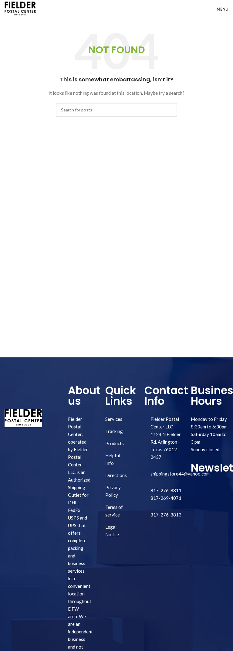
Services (113, 419)
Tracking (114, 431)
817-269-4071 (165, 498)
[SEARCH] (170, 110)
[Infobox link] (163, 515)
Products (114, 443)
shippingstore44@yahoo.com (180, 473)
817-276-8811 (165, 490)
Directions (116, 475)
